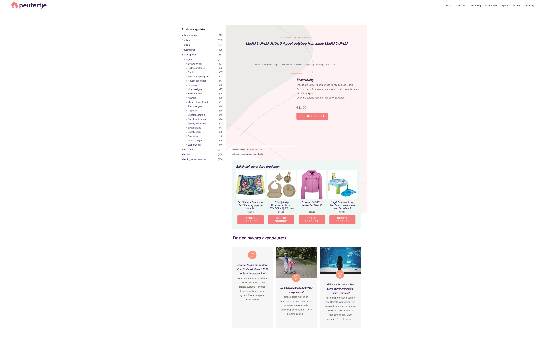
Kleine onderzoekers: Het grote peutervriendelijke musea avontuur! (340, 288)
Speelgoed (187, 59)
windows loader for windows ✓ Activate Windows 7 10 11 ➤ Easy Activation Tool (252, 269)
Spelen (505, 5)
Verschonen (188, 149)
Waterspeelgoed (196, 140)
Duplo (191, 72)
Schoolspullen (189, 54)
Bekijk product (312, 116)
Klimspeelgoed (195, 89)
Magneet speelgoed (198, 102)
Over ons (461, 5)
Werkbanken (194, 145)
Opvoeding (475, 5)
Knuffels (192, 98)
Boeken (186, 40)
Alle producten (189, 35)
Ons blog (529, 5)
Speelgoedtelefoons (198, 119)
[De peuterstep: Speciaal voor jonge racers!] (296, 262)
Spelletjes (193, 136)
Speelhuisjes (194, 128)
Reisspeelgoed (195, 106)
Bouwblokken (195, 64)
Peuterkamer (188, 50)
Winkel (516, 5)
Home (449, 5)
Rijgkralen (193, 110)
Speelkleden (194, 132)
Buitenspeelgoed (196, 68)
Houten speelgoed (197, 81)
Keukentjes (193, 85)
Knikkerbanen (195, 93)
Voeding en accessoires (194, 159)
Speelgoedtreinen (197, 123)
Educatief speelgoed (198, 76)
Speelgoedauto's (196, 115)
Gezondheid (491, 5)
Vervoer (186, 154)
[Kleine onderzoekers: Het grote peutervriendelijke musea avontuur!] (340, 260)
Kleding (186, 45)
